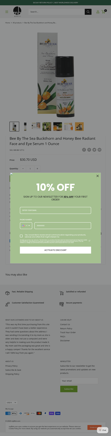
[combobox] (26, 225)
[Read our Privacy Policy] (89, 240)
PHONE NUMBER (26, 219)
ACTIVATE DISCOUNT (55, 250)
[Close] (97, 176)
